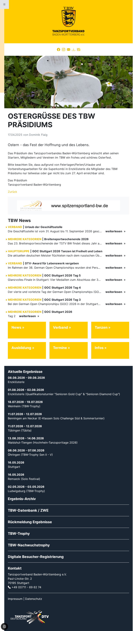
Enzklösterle (16, 382)
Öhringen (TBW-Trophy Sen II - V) (30, 454)
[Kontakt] (68, 49)
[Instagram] (63, 49)
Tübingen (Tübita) (20, 430)
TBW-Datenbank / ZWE (28, 510)
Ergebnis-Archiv (22, 499)
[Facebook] (58, 49)
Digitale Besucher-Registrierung (36, 557)
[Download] (73, 49)
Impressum (15, 599)
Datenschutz (33, 599)
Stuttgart (14, 467)
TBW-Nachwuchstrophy (29, 545)
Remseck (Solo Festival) (24, 479)
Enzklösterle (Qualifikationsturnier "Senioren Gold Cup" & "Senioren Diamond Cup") (64, 394)
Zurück (12, 191)
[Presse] (78, 49)
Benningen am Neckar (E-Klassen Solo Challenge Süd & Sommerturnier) (56, 418)
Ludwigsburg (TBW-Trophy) (26, 491)
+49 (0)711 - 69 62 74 (26, 587)
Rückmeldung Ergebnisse (30, 522)
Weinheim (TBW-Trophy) (24, 406)
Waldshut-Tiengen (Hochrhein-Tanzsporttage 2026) (43, 442)
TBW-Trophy (19, 533)
